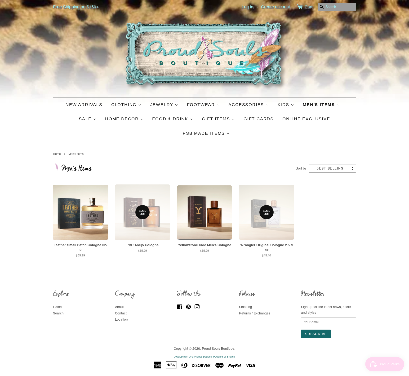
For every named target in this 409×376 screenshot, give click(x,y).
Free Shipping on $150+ (76, 6)
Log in (247, 6)
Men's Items (320, 104)
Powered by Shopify (224, 356)
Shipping (245, 306)
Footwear (202, 104)
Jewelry (162, 104)
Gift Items (217, 118)
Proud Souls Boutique (218, 348)
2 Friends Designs (202, 356)
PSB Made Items (205, 133)
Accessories (247, 104)
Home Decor (122, 118)
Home (57, 154)
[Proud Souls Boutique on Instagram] (197, 307)
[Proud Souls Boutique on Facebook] (179, 307)
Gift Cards (259, 118)
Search (58, 313)
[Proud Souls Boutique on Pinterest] (188, 307)
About (119, 306)
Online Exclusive (306, 118)
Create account (275, 6)
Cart (308, 6)
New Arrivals (84, 104)
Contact (121, 313)
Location (121, 319)
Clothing (124, 104)
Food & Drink (171, 118)
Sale (86, 118)
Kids (284, 104)
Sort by (301, 168)
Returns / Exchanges (254, 313)
